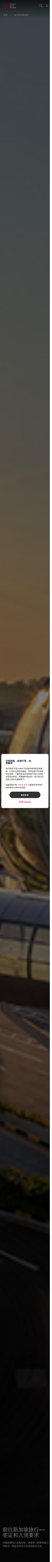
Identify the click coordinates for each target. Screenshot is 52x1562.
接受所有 (25, 795)
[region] (25, 781)
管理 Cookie (25, 801)
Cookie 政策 (22, 784)
